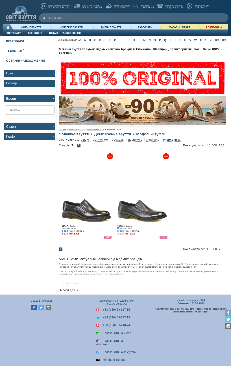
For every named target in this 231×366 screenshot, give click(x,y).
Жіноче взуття (31, 27)
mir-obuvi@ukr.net (114, 359)
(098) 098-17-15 (174, 7)
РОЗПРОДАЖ (214, 27)
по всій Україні (92, 7)
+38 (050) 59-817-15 (116, 309)
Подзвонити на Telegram (119, 352)
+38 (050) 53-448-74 (116, 325)
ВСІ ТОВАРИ (13, 32)
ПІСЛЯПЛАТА (121, 7)
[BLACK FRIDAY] (142, 77)
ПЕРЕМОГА (201, 7)
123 (217, 40)
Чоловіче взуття (71, 27)
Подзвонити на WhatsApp (109, 342)
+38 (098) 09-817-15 (116, 317)
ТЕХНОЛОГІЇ (35, 32)
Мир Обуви (21, 12)
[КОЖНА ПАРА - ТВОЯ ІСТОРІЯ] (142, 124)
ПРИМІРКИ (147, 7)
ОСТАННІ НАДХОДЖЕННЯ (65, 32)
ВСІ (224, 40)
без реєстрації (59, 7)
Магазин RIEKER (179, 27)
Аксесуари (145, 27)
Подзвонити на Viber (116, 333)
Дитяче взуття (111, 27)
